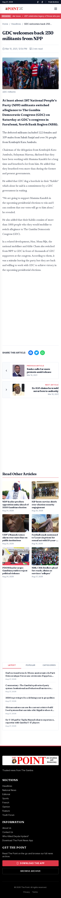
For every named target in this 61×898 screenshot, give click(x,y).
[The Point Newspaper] (42, 2)
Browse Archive (30, 871)
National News (9, 790)
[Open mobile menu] (56, 9)
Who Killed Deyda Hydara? (15, 836)
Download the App (32, 863)
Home (5, 24)
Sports (5, 798)
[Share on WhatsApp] (42, 352)
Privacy (26, 892)
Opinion (6, 806)
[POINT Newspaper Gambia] (38, 2)
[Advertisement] (30, 310)
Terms (35, 892)
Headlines (16, 24)
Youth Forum (8, 815)
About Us (6, 828)
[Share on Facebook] (30, 352)
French (5, 802)
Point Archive (53, 2)
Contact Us (7, 832)
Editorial (6, 794)
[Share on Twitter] (36, 352)
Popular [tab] (30, 665)
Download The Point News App (17, 840)
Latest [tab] (12, 665)
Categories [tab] (49, 665)
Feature (6, 811)
